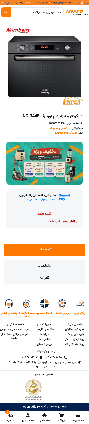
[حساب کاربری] (27, 415)
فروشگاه (61, 420)
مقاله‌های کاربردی (44, 329)
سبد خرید (10, 420)
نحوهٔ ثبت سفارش (74, 329)
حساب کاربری (27, 420)
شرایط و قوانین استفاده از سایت (14, 336)
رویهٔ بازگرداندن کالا (74, 344)
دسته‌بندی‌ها (78, 420)
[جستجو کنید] (6, 12)
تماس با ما (44, 339)
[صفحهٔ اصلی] (44, 415)
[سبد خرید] (10, 415)
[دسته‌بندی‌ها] (78, 415)
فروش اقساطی (44, 344)
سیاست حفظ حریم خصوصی (14, 329)
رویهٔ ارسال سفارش (74, 339)
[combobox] (37, 12)
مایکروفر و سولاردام (60, 128)
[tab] (44, 250)
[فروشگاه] (61, 415)
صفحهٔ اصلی (44, 420)
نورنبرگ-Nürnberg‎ (66, 133)
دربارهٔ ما (44, 334)
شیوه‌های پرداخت (74, 334)
